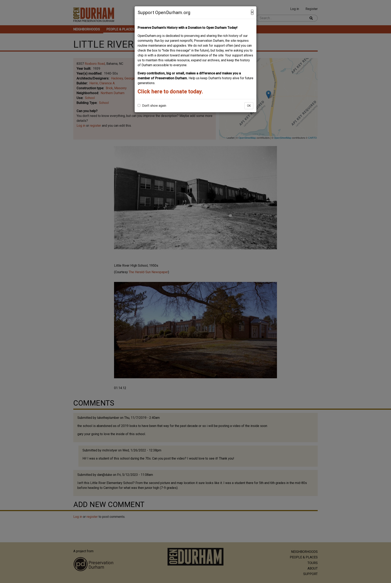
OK (249, 105)
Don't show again (153, 106)
